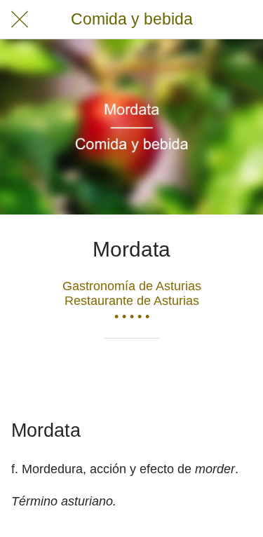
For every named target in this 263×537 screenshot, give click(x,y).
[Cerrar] (19, 19)
